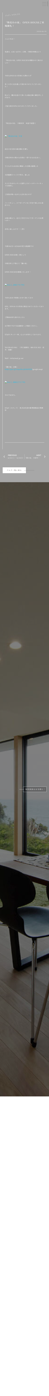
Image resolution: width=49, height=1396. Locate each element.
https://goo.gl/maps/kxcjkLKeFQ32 (18, 369)
